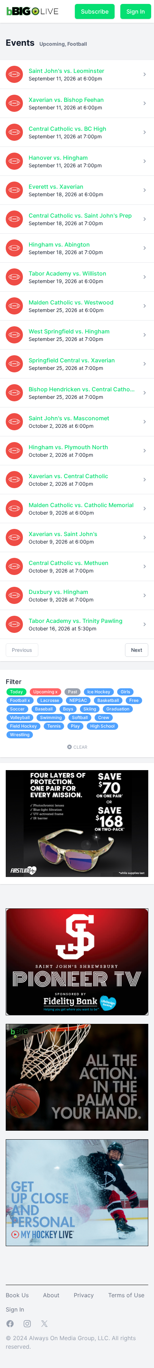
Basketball (108, 700)
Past (72, 691)
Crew (103, 717)
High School (102, 726)
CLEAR (79, 747)
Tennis (54, 726)
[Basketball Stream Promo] (77, 1077)
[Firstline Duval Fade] (77, 823)
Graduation (117, 709)
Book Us (17, 1295)
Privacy (84, 1295)
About (51, 1295)
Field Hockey (23, 726)
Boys (68, 709)
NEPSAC (78, 700)
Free (134, 700)
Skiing (89, 709)
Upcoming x (45, 691)
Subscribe (95, 11)
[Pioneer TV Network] (77, 961)
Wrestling (19, 734)
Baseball (44, 709)
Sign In (135, 11)
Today (16, 691)
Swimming (51, 717)
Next (136, 650)
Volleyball (20, 717)
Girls (125, 691)
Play (75, 726)
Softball (80, 717)
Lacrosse (49, 700)
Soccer (17, 709)
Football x (20, 700)
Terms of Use (126, 1295)
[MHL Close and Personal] (77, 1192)
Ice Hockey (98, 691)
